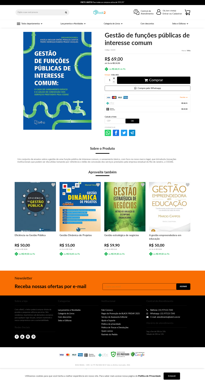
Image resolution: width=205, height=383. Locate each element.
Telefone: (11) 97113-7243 (161, 310)
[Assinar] (183, 286)
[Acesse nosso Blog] (33, 337)
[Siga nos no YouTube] (22, 337)
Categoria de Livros (66, 314)
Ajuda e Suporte (108, 321)
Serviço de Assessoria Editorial (114, 317)
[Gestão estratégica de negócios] (125, 220)
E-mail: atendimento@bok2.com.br (165, 317)
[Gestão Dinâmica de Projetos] (80, 220)
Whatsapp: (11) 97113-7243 (162, 314)
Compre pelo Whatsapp (149, 88)
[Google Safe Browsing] (138, 354)
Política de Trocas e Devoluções (114, 328)
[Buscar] (66, 12)
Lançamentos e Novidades (69, 310)
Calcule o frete (110, 117)
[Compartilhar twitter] (124, 133)
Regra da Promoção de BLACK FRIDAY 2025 (120, 314)
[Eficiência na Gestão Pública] (35, 220)
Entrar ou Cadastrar (172, 14)
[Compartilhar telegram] (132, 133)
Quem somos (107, 331)
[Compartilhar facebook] (116, 133)
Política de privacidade (111, 324)
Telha (188, 50)
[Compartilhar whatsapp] (108, 133)
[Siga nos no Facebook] (17, 337)
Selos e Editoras (65, 321)
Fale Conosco (107, 310)
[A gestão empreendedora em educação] (169, 220)
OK (132, 121)
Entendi (172, 376)
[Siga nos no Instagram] (28, 337)
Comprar (156, 80)
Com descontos (64, 317)
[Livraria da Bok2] (100, 12)
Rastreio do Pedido (109, 335)
